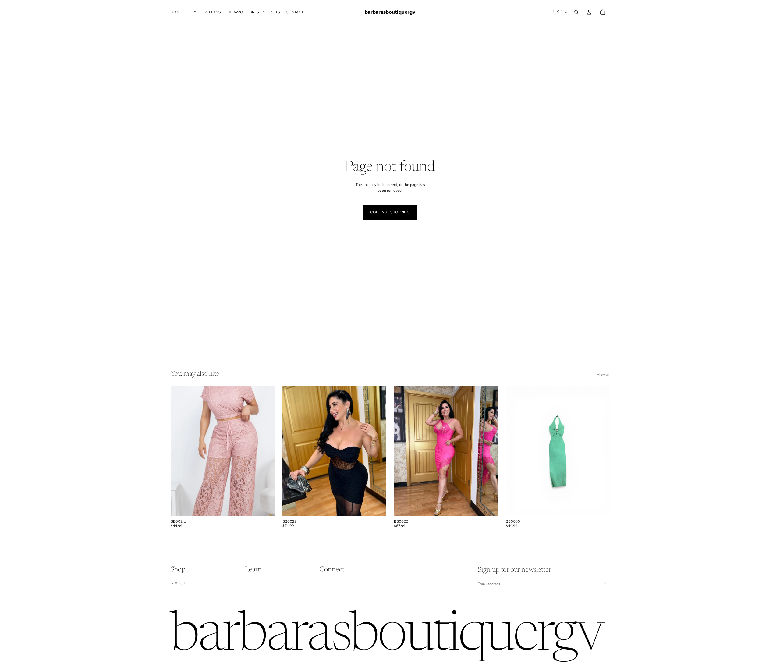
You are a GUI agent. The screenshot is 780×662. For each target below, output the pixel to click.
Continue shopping (390, 212)
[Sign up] (604, 584)
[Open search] (576, 12)
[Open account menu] (589, 12)
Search (178, 583)
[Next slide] (265, 451)
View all (603, 374)
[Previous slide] (180, 451)
